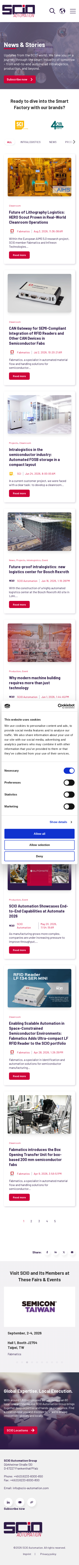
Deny (39, 856)
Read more (19, 255)
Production (15, 671)
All (9, 142)
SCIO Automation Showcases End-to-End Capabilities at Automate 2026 (38, 911)
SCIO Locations (17, 1430)
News (53, 142)
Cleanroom (15, 205)
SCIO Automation (27, 580)
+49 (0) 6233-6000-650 (28, 1476)
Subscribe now (17, 79)
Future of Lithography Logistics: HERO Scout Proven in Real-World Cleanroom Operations (37, 217)
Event (45, 560)
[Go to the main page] (18, 11)
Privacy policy (48, 1554)
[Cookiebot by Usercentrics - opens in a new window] (58, 706)
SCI (19, 473)
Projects (13, 443)
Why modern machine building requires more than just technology (34, 682)
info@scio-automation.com (30, 1488)
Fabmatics (23, 231)
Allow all (39, 833)
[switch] (69, 783)
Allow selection (39, 844)
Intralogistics (31, 142)
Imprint (27, 1554)
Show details (58, 822)
